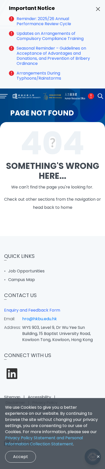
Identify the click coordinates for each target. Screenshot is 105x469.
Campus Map (21, 280)
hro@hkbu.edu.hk (39, 319)
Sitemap (12, 397)
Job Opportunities (26, 271)
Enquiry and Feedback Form (32, 310)
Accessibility (39, 397)
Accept (20, 457)
